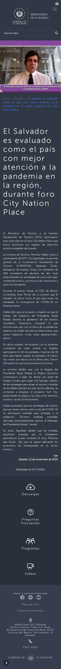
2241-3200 (30, 647)
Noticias (18, 98)
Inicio (6, 98)
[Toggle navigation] (55, 9)
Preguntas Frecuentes (30, 610)
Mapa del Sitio (30, 604)
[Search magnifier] (56, 33)
